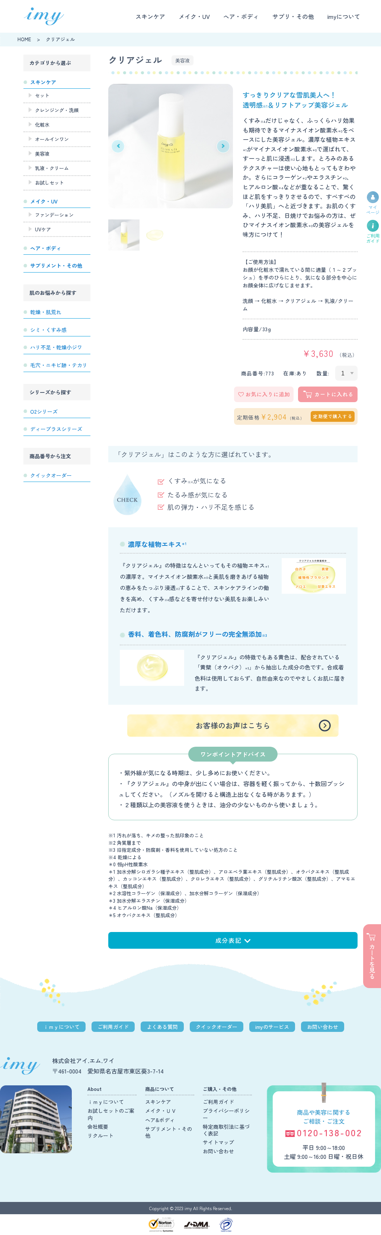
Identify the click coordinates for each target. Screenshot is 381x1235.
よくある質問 (162, 1026)
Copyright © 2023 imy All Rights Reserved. (190, 1208)
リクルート (100, 1135)
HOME (24, 39)
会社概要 (97, 1126)
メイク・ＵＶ (160, 1110)
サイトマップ (218, 1142)
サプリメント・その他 (168, 1132)
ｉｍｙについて (61, 1026)
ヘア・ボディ (241, 16)
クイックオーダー (216, 1026)
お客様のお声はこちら (233, 725)
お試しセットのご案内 (110, 1114)
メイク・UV (194, 16)
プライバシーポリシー (226, 1114)
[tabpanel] (170, 146)
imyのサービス (272, 1026)
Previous (118, 146)
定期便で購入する (332, 416)
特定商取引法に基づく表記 (226, 1130)
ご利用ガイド (113, 1026)
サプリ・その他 (293, 16)
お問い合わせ (322, 1026)
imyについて (343, 16)
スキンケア (150, 16)
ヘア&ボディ (160, 1120)
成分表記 (228, 940)
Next (223, 146)
